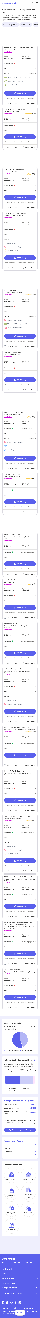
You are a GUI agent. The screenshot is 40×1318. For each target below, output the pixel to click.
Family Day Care (28, 1179)
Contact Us (16, 1262)
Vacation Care (11, 1230)
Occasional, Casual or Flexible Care (28, 1196)
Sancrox (7, 1148)
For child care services (13, 1293)
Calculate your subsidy (21, 1130)
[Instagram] (19, 1302)
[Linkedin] (3, 1302)
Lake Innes (7, 1145)
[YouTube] (11, 1302)
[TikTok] (15, 1302)
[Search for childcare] (32, 3)
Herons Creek (9, 1155)
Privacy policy (28, 1308)
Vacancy (24, 24)
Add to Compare (12, 103)
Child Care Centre (11, 1179)
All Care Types (9, 24)
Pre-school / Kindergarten (11, 1196)
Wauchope (8, 1152)
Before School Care (11, 1213)
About (4, 1262)
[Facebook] (7, 1302)
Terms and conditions (11, 1308)
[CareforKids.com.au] (20, 1259)
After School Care (28, 1213)
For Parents (7, 1269)
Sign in (29, 1262)
